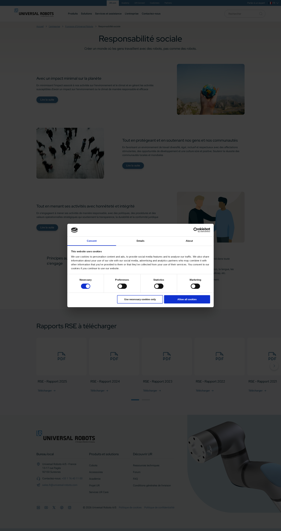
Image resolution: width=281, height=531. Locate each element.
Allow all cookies (187, 299)
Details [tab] (141, 240)
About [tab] (189, 240)
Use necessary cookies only (140, 299)
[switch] (122, 286)
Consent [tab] (92, 240)
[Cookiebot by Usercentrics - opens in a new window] (196, 230)
